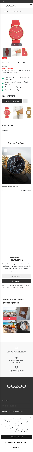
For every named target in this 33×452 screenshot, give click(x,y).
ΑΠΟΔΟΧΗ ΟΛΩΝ (16, 437)
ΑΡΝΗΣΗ (16, 447)
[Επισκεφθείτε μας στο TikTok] (20, 391)
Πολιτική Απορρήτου (22, 431)
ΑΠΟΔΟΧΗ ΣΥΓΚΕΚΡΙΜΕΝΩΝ (16, 442)
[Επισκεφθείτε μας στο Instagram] (13, 391)
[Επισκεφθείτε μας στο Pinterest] (23, 391)
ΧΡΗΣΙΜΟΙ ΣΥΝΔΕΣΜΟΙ (9, 406)
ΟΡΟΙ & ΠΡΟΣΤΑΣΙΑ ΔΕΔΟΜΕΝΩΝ (12, 411)
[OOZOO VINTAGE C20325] (7, 52)
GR (3, 1)
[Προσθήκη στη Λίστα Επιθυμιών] (5, 150)
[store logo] (10, 5)
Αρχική (6, 11)
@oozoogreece (11, 302)
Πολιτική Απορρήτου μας (18, 287)
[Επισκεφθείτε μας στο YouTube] (16, 391)
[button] (3, 1)
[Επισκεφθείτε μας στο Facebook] (9, 391)
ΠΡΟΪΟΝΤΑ (5, 401)
